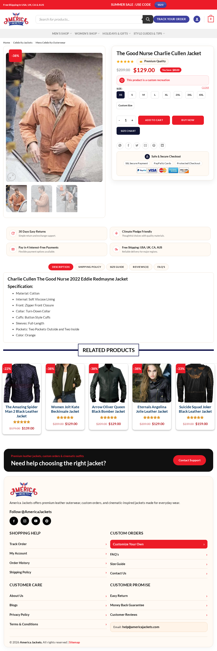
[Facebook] (14, 521)
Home (6, 42)
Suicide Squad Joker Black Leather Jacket (195, 409)
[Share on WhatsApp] (120, 145)
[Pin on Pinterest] (153, 145)
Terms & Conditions (24, 624)
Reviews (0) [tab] (141, 266)
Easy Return (119, 596)
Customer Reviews (123, 614)
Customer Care (26, 584)
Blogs (14, 605)
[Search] (148, 19)
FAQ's (114, 554)
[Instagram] (25, 521)
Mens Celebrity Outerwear (50, 42)
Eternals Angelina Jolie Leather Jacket (152, 409)
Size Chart (128, 130)
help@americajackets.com (140, 627)
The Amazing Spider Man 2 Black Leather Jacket (21, 411)
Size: (119, 88)
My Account (18, 553)
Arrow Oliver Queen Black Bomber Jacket (108, 409)
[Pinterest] (47, 521)
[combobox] (108, 282)
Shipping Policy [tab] (89, 266)
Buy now (188, 120)
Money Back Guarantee (127, 605)
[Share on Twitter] (137, 145)
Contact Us (118, 573)
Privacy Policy (19, 614)
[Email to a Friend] (145, 145)
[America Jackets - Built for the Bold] (16, 19)
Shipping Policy (20, 572)
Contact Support (189, 460)
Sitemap (74, 642)
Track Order (18, 544)
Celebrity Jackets (22, 42)
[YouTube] (36, 521)
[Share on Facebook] (128, 145)
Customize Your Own (128, 544)
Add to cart (154, 120)
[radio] (121, 94)
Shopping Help (25, 533)
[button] (196, 19)
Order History (20, 563)
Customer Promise (130, 584)
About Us (16, 596)
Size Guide (117, 564)
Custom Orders (126, 533)
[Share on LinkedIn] (162, 145)
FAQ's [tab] (161, 266)
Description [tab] (61, 266)
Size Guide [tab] (117, 266)
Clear (205, 87)
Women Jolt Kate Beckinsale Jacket (65, 409)
